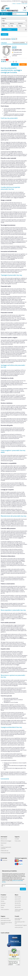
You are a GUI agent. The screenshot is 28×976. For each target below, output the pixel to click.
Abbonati (23, 889)
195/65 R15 (17, 903)
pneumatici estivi (5, 918)
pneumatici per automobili (18, 919)
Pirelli (2, 907)
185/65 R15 (18, 907)
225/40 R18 (18, 901)
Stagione (3, 18)
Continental (3, 899)
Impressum (3, 843)
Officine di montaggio (6, 841)
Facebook (4, 860)
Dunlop (2, 901)
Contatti (19, 3)
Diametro (20, 23)
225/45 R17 (18, 899)
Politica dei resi (4, 850)
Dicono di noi (4, 838)
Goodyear (3, 903)
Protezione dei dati (5, 852)
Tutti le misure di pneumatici (19, 910)
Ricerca (9, 29)
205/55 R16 (18, 897)
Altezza (12, 23)
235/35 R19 (18, 905)
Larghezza (4, 23)
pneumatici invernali (6, 920)
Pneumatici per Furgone (21, 925)
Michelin (3, 905)
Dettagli (15, 64)
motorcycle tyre (19, 927)
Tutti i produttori (5, 909)
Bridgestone (4, 897)
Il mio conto (24, 3)
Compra (23, 64)
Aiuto (14, 3)
